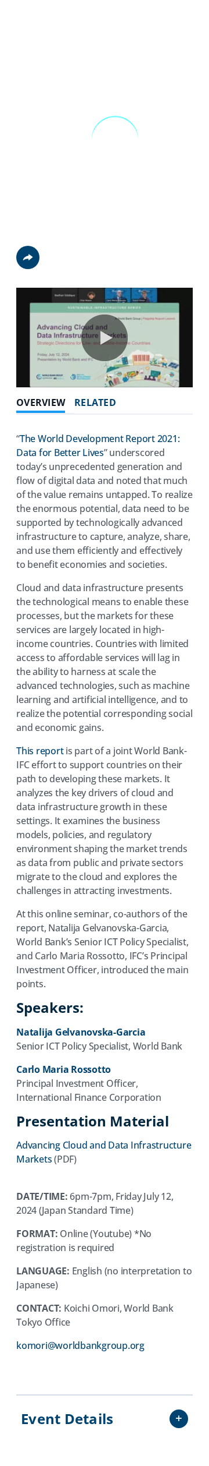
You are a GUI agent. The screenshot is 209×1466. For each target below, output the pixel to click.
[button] (104, 338)
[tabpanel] (104, 903)
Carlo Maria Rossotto (63, 1069)
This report (39, 750)
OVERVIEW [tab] (40, 403)
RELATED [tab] (95, 403)
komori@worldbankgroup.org (80, 1345)
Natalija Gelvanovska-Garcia (80, 1032)
